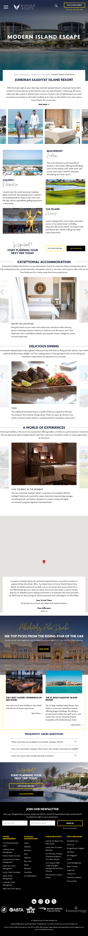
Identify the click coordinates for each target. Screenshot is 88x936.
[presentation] (2, 129)
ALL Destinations (30, 876)
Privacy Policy (72, 881)
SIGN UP (70, 823)
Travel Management (74, 863)
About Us (70, 844)
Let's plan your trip (55, 248)
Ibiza (26, 854)
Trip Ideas (70, 852)
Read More (44, 649)
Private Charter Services (11, 856)
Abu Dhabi (46, 74)
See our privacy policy (70, 828)
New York (27, 861)
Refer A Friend (72, 866)
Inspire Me (70, 870)
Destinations (24, 74)
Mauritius (27, 868)
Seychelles (28, 872)
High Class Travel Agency (12, 888)
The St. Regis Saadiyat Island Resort (61, 698)
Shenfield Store (72, 841)
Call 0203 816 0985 (76, 248)
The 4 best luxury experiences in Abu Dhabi (23, 698)
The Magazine (72, 855)
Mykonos (27, 857)
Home (16, 74)
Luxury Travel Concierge (11, 872)
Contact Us (71, 874)
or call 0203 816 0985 (74, 10)
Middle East (35, 74)
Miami (26, 865)
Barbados (27, 850)
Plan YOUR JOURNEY (74, 5)
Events (69, 859)
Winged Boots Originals (75, 848)
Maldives (27, 847)
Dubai (26, 843)
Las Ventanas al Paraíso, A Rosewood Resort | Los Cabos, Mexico (54, 856)
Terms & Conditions (74, 877)
